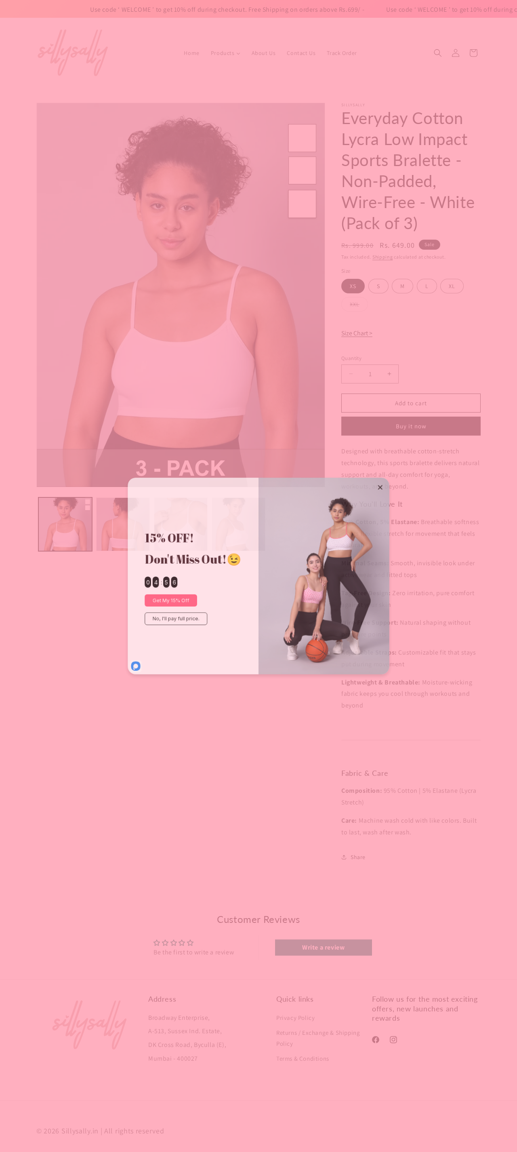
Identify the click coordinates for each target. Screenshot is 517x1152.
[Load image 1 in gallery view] (65, 524)
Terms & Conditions (302, 1058)
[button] (438, 53)
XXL (359, 305)
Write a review (323, 948)
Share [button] (358, 857)
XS (353, 285)
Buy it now (411, 426)
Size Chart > (356, 333)
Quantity (351, 357)
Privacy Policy (295, 1017)
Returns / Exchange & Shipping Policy (318, 1037)
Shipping (382, 257)
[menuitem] (191, 52)
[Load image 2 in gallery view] (123, 524)
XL (452, 285)
